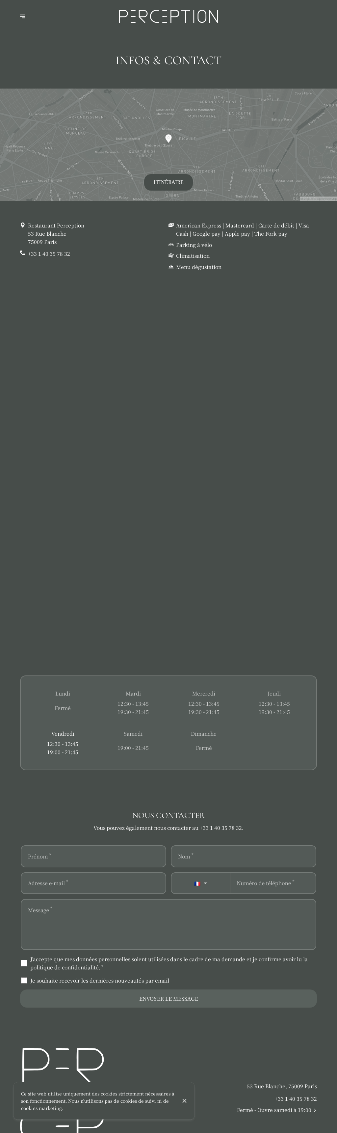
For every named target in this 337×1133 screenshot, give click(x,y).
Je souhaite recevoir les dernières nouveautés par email (99, 980)
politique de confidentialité (64, 967)
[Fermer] (184, 1101)
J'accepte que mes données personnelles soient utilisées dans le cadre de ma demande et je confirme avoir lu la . (169, 963)
